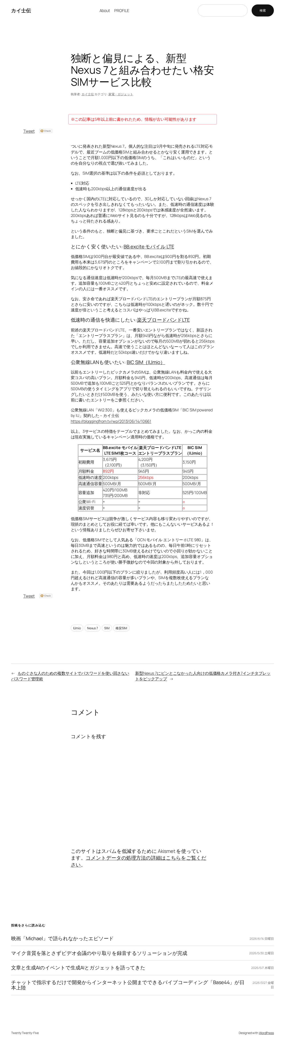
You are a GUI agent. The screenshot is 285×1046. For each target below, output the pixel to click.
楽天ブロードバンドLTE (163, 320)
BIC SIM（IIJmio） (146, 362)
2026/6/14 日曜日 (262, 938)
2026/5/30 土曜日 (261, 953)
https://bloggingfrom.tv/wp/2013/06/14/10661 (111, 421)
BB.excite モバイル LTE (149, 246)
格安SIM (121, 628)
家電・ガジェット (120, 94)
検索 (263, 10)
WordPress (266, 1033)
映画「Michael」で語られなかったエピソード (62, 938)
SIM (107, 628)
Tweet (29, 131)
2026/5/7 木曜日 (262, 968)
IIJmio (77, 628)
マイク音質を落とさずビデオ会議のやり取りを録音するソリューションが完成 (99, 953)
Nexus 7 (92, 628)
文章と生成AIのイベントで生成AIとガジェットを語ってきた (78, 967)
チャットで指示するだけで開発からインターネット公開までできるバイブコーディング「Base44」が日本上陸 (127, 985)
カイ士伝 (21, 10)
